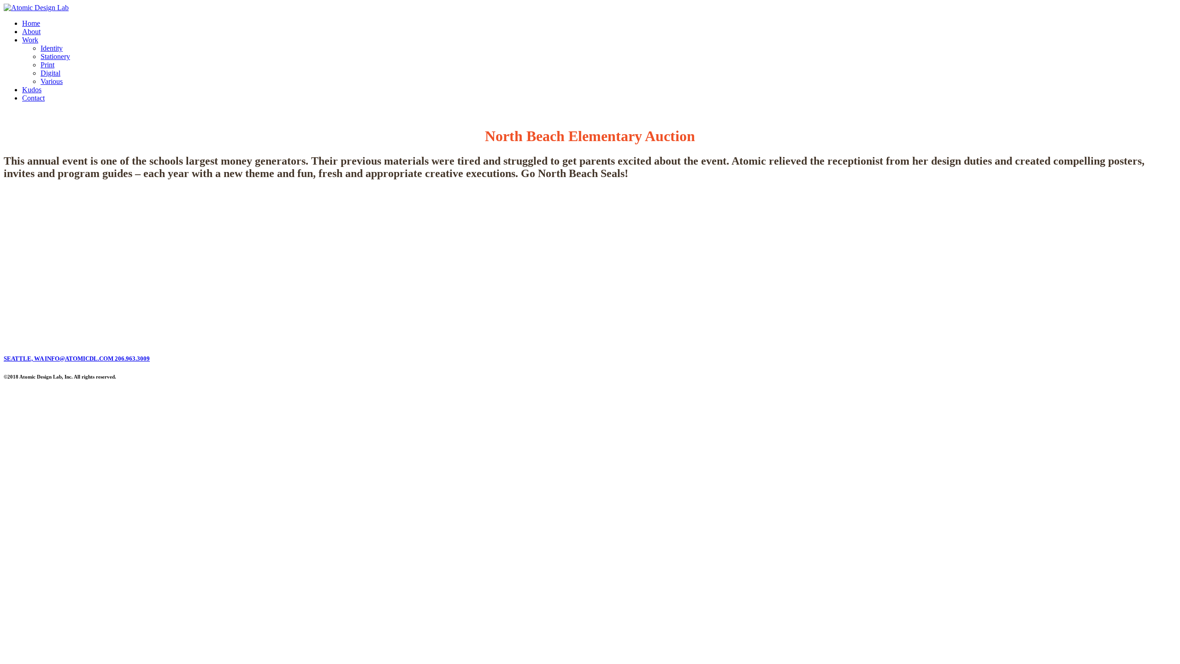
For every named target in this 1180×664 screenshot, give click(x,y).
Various (52, 81)
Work (30, 40)
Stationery (55, 56)
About (31, 32)
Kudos (31, 90)
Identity (52, 48)
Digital (50, 73)
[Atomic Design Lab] (36, 8)
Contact (33, 98)
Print (47, 65)
